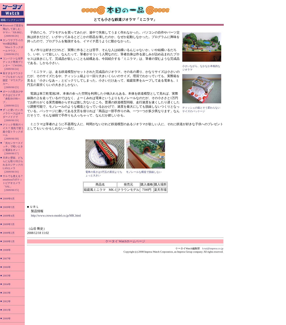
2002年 (7, 301)
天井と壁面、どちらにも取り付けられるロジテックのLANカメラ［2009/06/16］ (13, 164)
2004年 (7, 284)
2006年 (7, 267)
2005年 (7, 275)
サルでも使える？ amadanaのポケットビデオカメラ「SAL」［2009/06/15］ (13, 183)
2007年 (7, 258)
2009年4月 (9, 215)
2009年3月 (9, 224)
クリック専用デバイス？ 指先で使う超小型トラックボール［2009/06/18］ (13, 131)
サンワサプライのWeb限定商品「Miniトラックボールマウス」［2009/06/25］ (13, 47)
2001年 (7, 309)
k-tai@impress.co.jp (212, 248)
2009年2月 (9, 232)
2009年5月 (9, 207)
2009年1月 (9, 241)
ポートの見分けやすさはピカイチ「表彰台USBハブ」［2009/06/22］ (13, 98)
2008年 (7, 250)
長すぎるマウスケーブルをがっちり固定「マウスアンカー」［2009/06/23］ (13, 80)
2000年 (7, 318)
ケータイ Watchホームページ (125, 241)
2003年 (7, 292)
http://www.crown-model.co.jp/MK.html (56, 215)
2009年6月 (9, 198)
